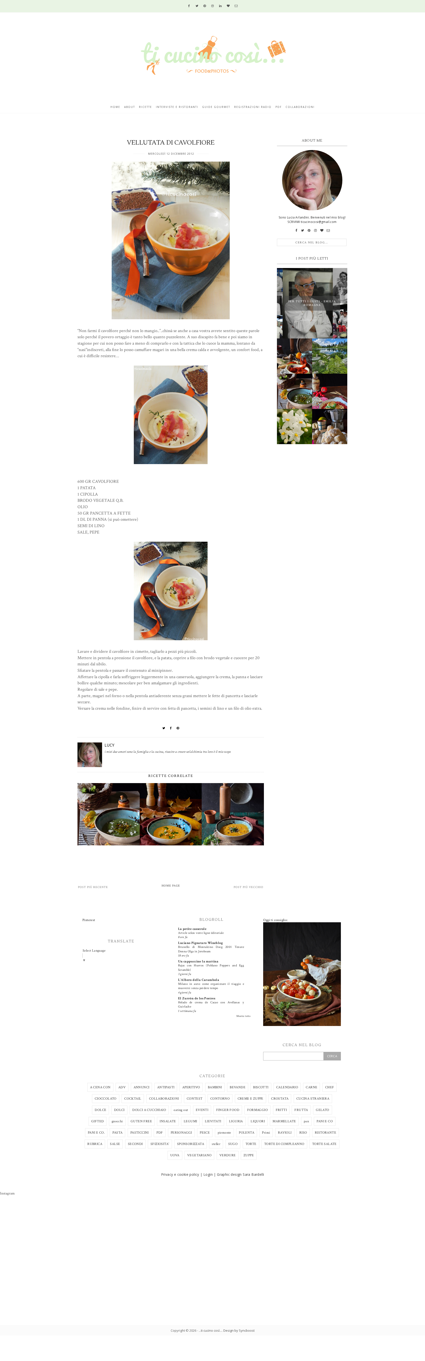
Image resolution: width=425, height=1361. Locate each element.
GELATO (322, 1110)
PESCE (205, 1132)
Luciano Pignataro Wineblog (200, 943)
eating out (181, 1110)
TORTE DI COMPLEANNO (284, 1144)
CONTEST (195, 1098)
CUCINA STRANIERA (312, 1098)
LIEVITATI (213, 1121)
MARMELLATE (284, 1121)
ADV (122, 1087)
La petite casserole (192, 929)
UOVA (175, 1155)
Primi (266, 1132)
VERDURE (227, 1155)
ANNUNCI (142, 1087)
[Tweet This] (163, 728)
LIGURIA (236, 1121)
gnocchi (117, 1121)
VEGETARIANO (199, 1155)
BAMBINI (215, 1087)
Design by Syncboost (239, 1330)
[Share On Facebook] (171, 728)
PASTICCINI (139, 1132)
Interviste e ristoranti (177, 107)
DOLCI (119, 1110)
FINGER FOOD (227, 1110)
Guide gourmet (216, 107)
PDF (159, 1132)
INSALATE (168, 1121)
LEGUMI (190, 1121)
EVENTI (202, 1110)
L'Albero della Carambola (198, 980)
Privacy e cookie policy (180, 1174)
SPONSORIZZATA (190, 1144)
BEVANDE (237, 1087)
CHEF (329, 1087)
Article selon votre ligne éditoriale (201, 933)
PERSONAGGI (181, 1132)
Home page (171, 886)
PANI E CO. (96, 1132)
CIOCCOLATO (106, 1098)
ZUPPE (248, 1155)
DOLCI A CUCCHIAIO (149, 1110)
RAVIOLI (285, 1132)
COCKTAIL (132, 1098)
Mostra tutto (243, 1016)
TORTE (251, 1144)
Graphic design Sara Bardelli (240, 1174)
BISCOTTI (260, 1087)
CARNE (311, 1087)
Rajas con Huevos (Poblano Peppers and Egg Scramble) (211, 967)
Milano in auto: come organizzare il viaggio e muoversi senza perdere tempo (211, 986)
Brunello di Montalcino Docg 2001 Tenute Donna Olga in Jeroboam (211, 949)
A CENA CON (100, 1087)
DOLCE (100, 1110)
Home (115, 107)
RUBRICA (94, 1144)
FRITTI (281, 1110)
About (129, 107)
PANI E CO (325, 1121)
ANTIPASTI (166, 1087)
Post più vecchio (248, 887)
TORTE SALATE (324, 1144)
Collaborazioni (300, 107)
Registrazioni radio (253, 107)
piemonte (224, 1132)
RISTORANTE (325, 1132)
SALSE (115, 1144)
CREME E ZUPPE (250, 1098)
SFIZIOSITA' (160, 1144)
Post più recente (93, 887)
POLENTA (246, 1132)
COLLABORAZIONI (164, 1098)
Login (208, 1174)
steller (216, 1144)
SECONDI (135, 1144)
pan (306, 1121)
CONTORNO (220, 1098)
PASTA (117, 1132)
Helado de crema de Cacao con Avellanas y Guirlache (211, 1004)
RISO (303, 1132)
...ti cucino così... (210, 1330)
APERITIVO (191, 1087)
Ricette (145, 107)
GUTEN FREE (141, 1121)
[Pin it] (178, 728)
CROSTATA (279, 1098)
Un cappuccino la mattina (198, 961)
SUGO (233, 1144)
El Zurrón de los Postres (196, 998)
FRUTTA (301, 1110)
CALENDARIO (287, 1087)
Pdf (278, 107)
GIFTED (97, 1121)
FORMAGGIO (257, 1110)
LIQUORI (258, 1121)
